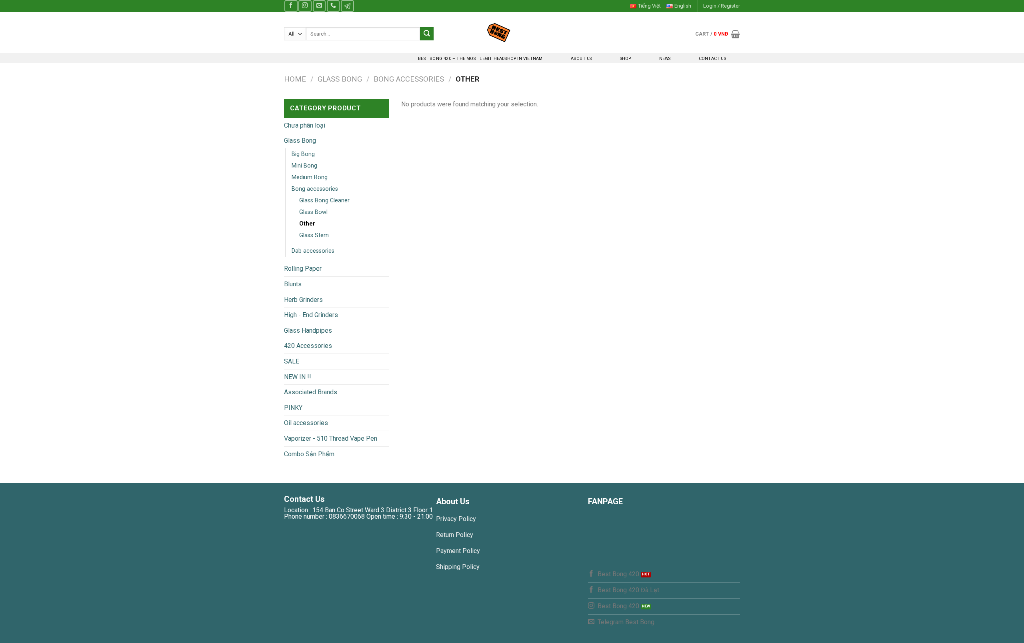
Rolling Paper (303, 268)
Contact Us (712, 58)
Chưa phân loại (304, 125)
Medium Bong (310, 177)
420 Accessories (308, 345)
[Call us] (333, 6)
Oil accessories (306, 423)
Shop (625, 58)
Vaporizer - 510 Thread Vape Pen (330, 438)
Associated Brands (310, 392)
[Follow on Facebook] (290, 6)
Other (307, 223)
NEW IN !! (297, 377)
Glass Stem (314, 235)
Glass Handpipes (308, 330)
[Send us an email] (319, 6)
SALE (291, 361)
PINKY (293, 407)
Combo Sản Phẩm (309, 454)
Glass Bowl (313, 212)
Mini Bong (304, 165)
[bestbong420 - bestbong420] (512, 32)
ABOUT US (581, 58)
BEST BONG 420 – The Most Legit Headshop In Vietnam (480, 58)
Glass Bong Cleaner (324, 200)
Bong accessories (409, 79)
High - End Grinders (311, 315)
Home (295, 79)
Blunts (293, 284)
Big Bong (303, 154)
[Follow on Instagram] (304, 6)
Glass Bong (340, 79)
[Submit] (427, 34)
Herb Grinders (303, 300)
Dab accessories (313, 251)
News (665, 58)
